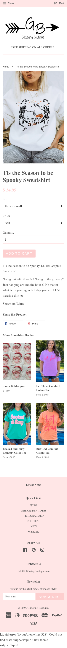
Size (5, 199)
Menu (11, 3)
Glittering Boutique (38, 608)
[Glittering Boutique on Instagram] (42, 550)
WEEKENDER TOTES (34, 510)
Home (6, 66)
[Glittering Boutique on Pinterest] (34, 550)
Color (6, 216)
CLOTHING (33, 521)
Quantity (8, 232)
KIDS (34, 526)
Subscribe (50, 597)
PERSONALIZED (34, 515)
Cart (61, 3)
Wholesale (33, 531)
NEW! (33, 505)
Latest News (33, 485)
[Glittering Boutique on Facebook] (25, 550)
